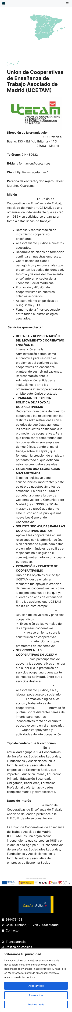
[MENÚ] (68, 3)
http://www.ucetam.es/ (31, 172)
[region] (36, 980)
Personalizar (36, 995)
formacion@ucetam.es (34, 163)
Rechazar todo (36, 1004)
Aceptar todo (36, 985)
